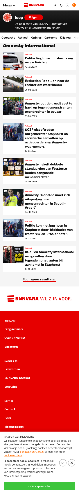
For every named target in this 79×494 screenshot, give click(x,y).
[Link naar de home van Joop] (7, 17)
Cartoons (50, 37)
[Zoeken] (55, 5)
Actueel (23, 37)
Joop (19, 17)
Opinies (36, 37)
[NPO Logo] (74, 5)
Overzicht (8, 37)
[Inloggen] (67, 5)
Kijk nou (65, 37)
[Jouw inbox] (61, 5)
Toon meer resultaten (39, 279)
